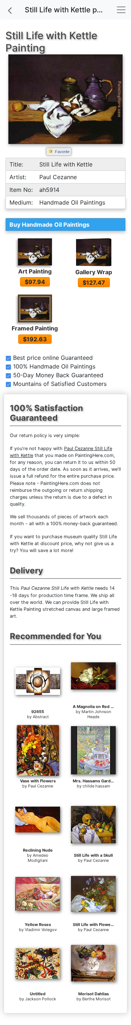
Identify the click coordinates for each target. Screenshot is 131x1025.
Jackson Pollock (40, 998)
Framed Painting (35, 328)
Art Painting (35, 271)
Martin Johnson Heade (96, 714)
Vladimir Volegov (41, 929)
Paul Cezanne (40, 786)
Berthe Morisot (96, 998)
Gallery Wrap (93, 272)
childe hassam (96, 786)
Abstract (41, 716)
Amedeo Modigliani (38, 858)
